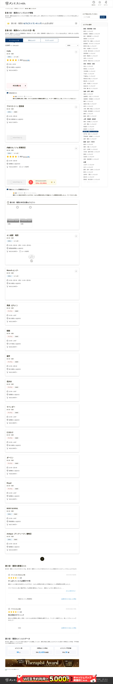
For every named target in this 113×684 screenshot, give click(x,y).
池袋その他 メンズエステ (90, 104)
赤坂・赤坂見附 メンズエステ (91, 159)
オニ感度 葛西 (12, 235)
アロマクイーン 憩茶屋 (15, 106)
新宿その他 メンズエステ (90, 46)
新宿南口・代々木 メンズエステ (92, 43)
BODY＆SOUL (12, 508)
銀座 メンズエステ (88, 144)
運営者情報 (98, 679)
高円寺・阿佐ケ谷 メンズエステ (92, 60)
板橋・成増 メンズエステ (90, 116)
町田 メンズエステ (88, 172)
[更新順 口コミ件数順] (72, 45)
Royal (9, 483)
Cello (9, 51)
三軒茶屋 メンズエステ (89, 71)
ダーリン (10, 458)
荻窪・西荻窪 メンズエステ (91, 56)
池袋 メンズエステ (88, 94)
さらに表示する (70, 591)
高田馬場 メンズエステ (89, 53)
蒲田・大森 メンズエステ (90, 147)
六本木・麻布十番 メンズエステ (92, 151)
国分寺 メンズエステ (89, 177)
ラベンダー (11, 407)
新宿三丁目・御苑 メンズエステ (92, 41)
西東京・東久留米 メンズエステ (92, 179)
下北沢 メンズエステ (89, 73)
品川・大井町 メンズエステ (91, 149)
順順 (8, 331)
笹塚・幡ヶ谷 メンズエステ (91, 88)
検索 (103, 17)
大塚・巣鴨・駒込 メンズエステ (92, 108)
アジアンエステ (49, 40)
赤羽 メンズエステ (88, 106)
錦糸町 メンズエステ (89, 129)
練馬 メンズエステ (88, 113)
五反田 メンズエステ (89, 156)
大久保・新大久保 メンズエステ (92, 51)
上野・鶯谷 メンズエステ (90, 124)
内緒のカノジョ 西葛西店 (16, 147)
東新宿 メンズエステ (89, 38)
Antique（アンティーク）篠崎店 (19, 534)
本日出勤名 (17, 86)
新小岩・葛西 (10, 53)
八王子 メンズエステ (89, 164)
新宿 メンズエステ (88, 31)
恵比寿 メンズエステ (89, 81)
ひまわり (10, 432)
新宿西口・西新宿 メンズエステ (92, 33)
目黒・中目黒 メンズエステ (91, 83)
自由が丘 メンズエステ (89, 86)
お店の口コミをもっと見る (68, 599)
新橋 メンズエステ (88, 154)
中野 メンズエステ (88, 58)
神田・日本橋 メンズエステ (91, 121)
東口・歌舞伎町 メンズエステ (91, 36)
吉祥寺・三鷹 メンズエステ (91, 174)
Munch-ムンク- (12, 270)
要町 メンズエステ (88, 101)
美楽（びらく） (12, 305)
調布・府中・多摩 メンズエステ (92, 169)
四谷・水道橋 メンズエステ (91, 48)
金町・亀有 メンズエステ (90, 139)
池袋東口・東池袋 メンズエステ (92, 99)
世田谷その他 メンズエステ (91, 78)
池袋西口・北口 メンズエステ (91, 96)
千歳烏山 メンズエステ (89, 76)
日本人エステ (31, 40)
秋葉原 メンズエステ (89, 126)
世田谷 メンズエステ (89, 68)
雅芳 (8, 356)
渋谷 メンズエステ (88, 66)
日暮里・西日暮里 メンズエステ (92, 111)
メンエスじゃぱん (9, 8)
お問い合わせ (105, 679)
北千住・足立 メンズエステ (91, 134)
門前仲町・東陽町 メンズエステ (92, 136)
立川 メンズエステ (88, 167)
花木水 (9, 381)
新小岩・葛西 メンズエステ (91, 131)
